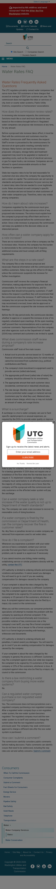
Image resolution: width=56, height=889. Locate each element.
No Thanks (21, 463)
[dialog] (28, 444)
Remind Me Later (33, 463)
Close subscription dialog (54, 422)
